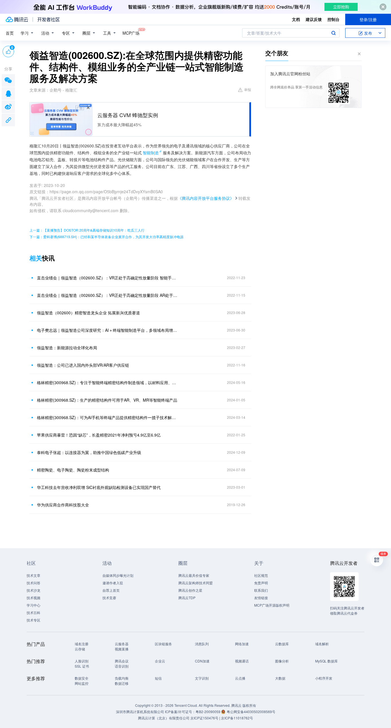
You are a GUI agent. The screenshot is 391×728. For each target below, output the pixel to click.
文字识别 (202, 678)
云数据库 (282, 643)
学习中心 (33, 605)
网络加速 (242, 643)
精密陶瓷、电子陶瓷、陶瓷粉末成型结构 (73, 470)
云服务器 (122, 643)
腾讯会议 (122, 660)
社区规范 (261, 575)
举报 (247, 89)
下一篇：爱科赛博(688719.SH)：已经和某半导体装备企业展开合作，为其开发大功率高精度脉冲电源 (106, 236)
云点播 (240, 678)
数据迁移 (122, 683)
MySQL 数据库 (326, 660)
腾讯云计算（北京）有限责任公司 (163, 717)
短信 (158, 678)
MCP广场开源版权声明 (271, 605)
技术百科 (33, 612)
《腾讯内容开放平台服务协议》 (206, 198)
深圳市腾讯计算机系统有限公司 (140, 711)
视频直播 (122, 648)
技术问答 (33, 582)
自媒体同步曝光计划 (117, 575)
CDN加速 (202, 660)
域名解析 (322, 643)
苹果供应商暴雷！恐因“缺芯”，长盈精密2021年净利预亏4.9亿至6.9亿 (99, 435)
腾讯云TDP (187, 597)
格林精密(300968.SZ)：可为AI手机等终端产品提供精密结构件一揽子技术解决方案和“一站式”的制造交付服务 (108, 417)
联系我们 (261, 590)
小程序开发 (323, 678)
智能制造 (151, 152)
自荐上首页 (111, 590)
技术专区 (33, 619)
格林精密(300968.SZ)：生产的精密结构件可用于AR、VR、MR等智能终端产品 (107, 400)
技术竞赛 (109, 597)
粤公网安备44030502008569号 (251, 711)
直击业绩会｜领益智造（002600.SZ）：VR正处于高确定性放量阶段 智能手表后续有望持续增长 (108, 278)
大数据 (280, 678)
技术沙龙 (33, 590)
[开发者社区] (48, 19)
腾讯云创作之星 (190, 590)
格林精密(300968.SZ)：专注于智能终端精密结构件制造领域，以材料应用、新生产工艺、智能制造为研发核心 (108, 382)
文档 (296, 19)
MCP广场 (131, 33)
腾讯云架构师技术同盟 (195, 582)
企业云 (160, 660)
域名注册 (81, 643)
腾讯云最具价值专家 (193, 575)
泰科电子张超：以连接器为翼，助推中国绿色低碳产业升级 (89, 452)
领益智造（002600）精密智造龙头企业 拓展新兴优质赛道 (88, 312)
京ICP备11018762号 (237, 717)
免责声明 (261, 582)
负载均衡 (122, 678)
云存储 (80, 648)
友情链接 (261, 597)
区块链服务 (163, 643)
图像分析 (282, 660)
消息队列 (202, 643)
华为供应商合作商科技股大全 (63, 505)
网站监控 (81, 683)
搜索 (333, 33)
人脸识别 (81, 660)
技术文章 (33, 575)
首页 (10, 33)
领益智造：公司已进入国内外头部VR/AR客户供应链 (83, 365)
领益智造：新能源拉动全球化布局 (67, 347)
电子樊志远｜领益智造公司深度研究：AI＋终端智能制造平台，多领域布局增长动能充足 (108, 330)
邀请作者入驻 (112, 582)
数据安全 (81, 678)
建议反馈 (314, 19)
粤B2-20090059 (208, 711)
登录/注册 (368, 19)
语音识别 (122, 666)
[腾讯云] (17, 19)
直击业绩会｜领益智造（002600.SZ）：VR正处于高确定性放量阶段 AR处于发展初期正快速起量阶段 (108, 295)
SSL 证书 (82, 666)
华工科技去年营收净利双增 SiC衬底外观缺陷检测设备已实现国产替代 (99, 487)
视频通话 (242, 660)
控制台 (333, 19)
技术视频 (33, 597)
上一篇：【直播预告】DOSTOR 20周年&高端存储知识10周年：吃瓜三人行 (87, 230)
